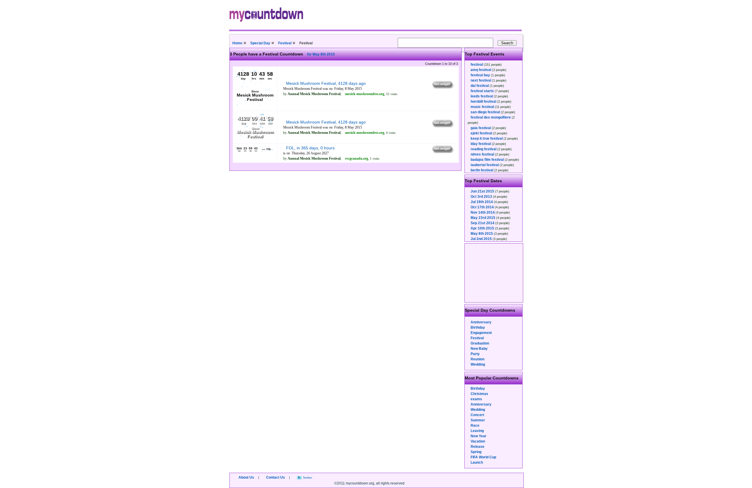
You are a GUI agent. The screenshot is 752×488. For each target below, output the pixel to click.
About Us (246, 477)
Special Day (260, 43)
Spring (476, 452)
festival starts (482, 91)
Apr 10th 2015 (482, 228)
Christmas (479, 394)
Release (477, 447)
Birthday (478, 327)
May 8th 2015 (482, 234)
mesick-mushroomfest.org (364, 94)
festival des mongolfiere (491, 117)
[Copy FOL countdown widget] (442, 151)
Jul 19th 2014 (482, 202)
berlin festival (482, 170)
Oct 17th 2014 (482, 207)
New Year (478, 436)
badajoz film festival (487, 160)
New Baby (479, 349)
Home (237, 43)
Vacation (478, 441)
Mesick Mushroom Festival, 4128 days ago (326, 83)
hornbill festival (483, 101)
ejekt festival (481, 133)
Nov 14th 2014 (483, 212)
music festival (482, 107)
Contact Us (275, 477)
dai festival (480, 86)
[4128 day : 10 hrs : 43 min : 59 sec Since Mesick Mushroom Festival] (255, 106)
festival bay (480, 75)
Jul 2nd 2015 (481, 239)
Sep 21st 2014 (482, 223)
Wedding (478, 364)
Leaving (477, 431)
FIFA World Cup (483, 457)
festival (477, 65)
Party (475, 354)
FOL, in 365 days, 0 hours (310, 148)
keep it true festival (487, 138)
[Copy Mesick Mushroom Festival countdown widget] (442, 87)
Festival (284, 43)
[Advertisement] (494, 273)
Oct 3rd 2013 (481, 197)
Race (475, 425)
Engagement (481, 333)
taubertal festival (485, 165)
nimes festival (482, 154)
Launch (477, 462)
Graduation (480, 343)
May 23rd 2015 (483, 218)
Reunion (477, 359)
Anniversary (481, 322)
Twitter (307, 477)
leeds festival (482, 96)
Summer (478, 420)
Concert (477, 415)
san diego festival (485, 112)
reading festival (483, 149)
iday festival (481, 144)
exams (476, 399)
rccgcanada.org (356, 158)
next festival (481, 80)
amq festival (481, 70)
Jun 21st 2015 (482, 191)
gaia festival (481, 128)
